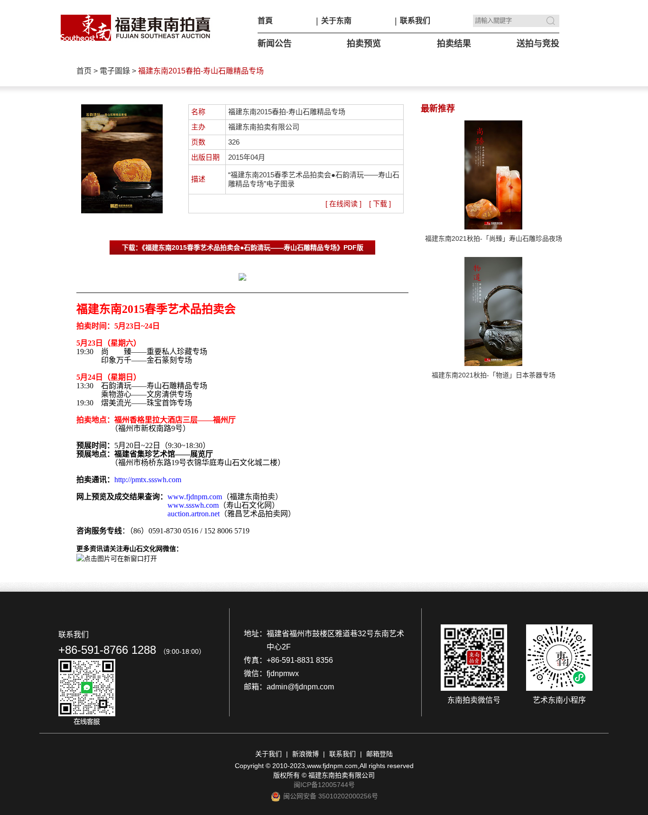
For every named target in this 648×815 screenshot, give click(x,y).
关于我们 (268, 754)
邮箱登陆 (379, 754)
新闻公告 (275, 43)
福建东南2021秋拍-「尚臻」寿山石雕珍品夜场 (493, 238)
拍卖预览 (364, 43)
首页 (84, 71)
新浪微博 (305, 754)
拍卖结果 (454, 43)
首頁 (265, 21)
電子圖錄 (115, 71)
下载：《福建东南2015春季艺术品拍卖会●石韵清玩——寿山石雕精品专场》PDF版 (242, 247)
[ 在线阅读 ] (343, 204)
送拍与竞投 (538, 43)
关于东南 (336, 21)
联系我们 (415, 21)
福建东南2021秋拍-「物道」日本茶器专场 (493, 375)
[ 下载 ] (380, 204)
